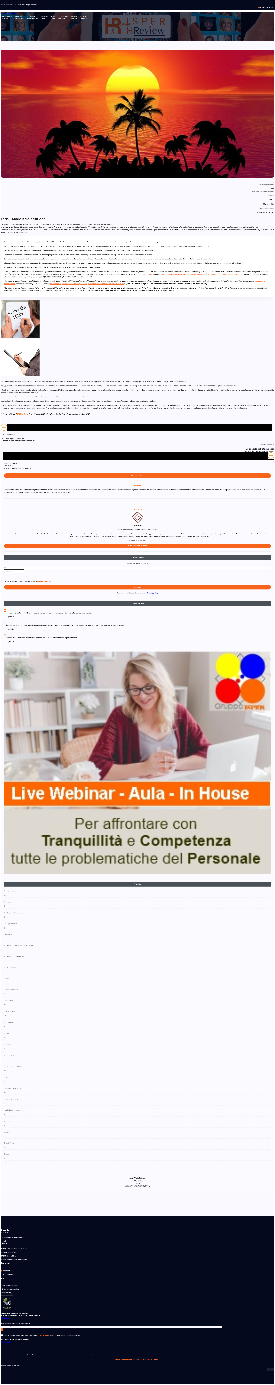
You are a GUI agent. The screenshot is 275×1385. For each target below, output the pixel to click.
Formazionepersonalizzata (32, 17)
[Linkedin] (1, 2)
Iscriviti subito (137, 587)
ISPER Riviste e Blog (8, 1256)
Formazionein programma (19, 17)
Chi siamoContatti (74, 17)
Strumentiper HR (44, 17)
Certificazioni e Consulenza (63, 17)
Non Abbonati (8, 1274)
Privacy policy (152, 593)
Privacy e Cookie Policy (10, 1289)
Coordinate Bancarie (9, 1285)
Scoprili (7, 1318)
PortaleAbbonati (83, 17)
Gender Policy (6, 1293)
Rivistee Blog (53, 17)
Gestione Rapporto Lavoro (262, 191)
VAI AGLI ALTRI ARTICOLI (137, 475)
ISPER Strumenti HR (8, 1252)
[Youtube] (4, 2)
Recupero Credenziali (266, 7)
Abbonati (6, 1271)
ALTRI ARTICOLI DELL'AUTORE (137, 546)
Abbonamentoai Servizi (7, 17)
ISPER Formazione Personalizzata (14, 1248)
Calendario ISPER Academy (13, 1237)
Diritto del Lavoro (266, 184)
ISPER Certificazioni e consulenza (14, 1259)
